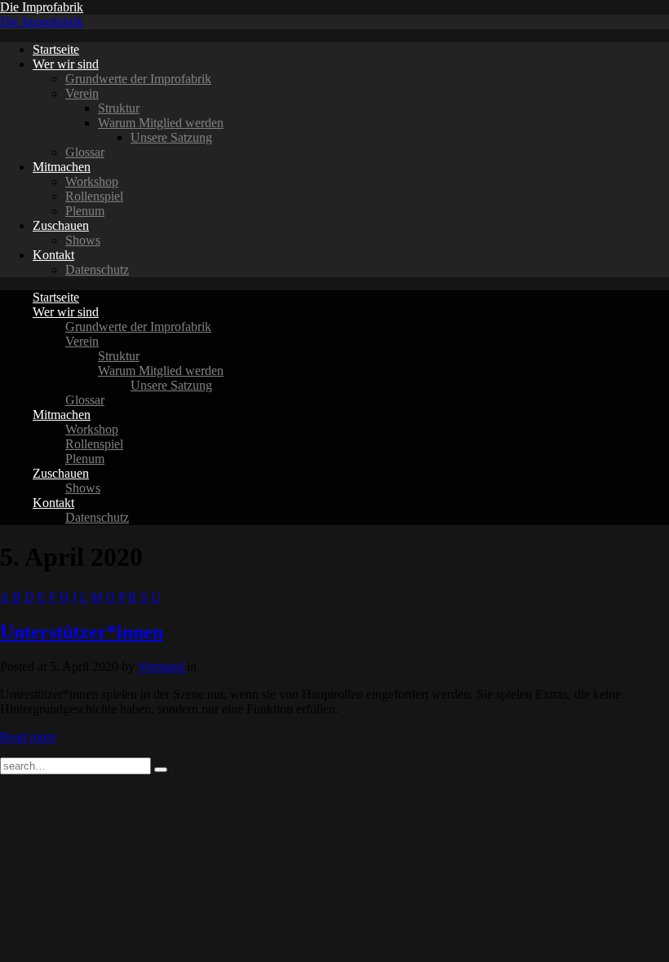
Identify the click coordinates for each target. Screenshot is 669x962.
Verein (82, 93)
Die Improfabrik (41, 7)
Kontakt (53, 255)
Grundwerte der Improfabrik (138, 79)
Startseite (56, 49)
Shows (82, 240)
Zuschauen (61, 225)
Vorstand (162, 666)
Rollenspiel (94, 196)
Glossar (84, 152)
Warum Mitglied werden (161, 123)
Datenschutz (97, 269)
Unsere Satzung (171, 137)
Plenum (84, 211)
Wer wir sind (66, 64)
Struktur (119, 108)
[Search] (160, 769)
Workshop (91, 181)
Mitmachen (62, 167)
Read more (28, 737)
